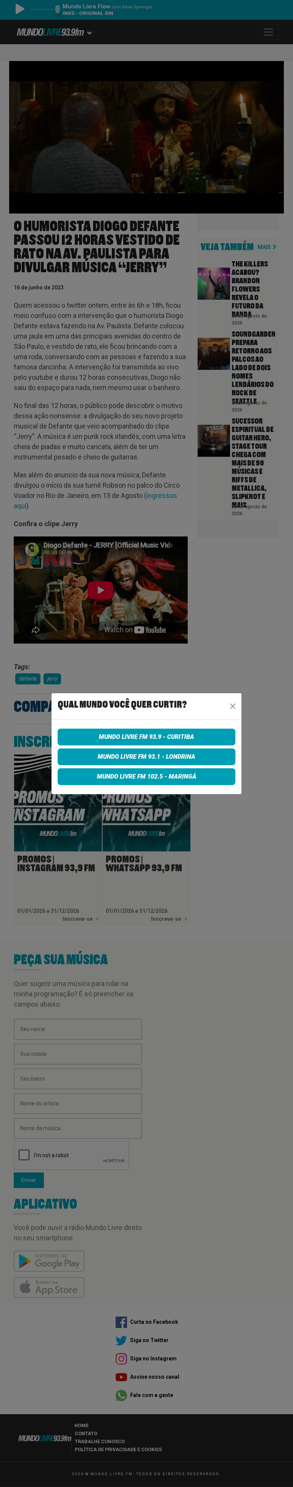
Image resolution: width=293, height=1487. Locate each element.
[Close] (232, 706)
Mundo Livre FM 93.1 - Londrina (146, 756)
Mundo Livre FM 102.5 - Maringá (146, 776)
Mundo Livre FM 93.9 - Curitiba (146, 736)
